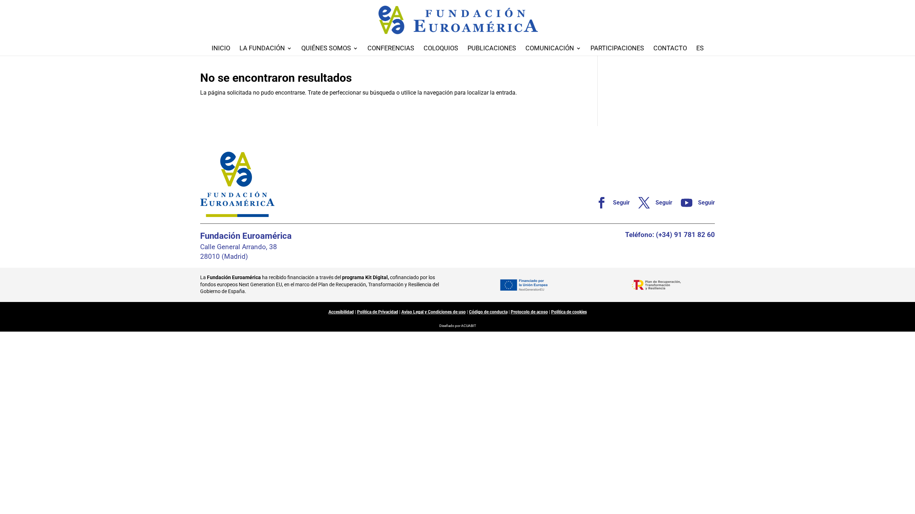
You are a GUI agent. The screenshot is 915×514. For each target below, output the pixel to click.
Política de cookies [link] (569, 311)
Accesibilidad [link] (341, 311)
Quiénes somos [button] (326, 49)
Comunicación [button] (549, 49)
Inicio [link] (221, 49)
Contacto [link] (670, 49)
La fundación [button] (262, 49)
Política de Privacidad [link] (377, 311)
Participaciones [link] (617, 49)
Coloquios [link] (441, 49)
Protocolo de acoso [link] (529, 311)
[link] (610, 202)
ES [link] (700, 49)
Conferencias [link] (390, 49)
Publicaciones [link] (492, 49)
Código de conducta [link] (488, 311)
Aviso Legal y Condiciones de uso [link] (433, 311)
